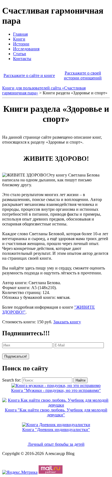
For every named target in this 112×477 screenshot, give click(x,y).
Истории (21, 44)
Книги (19, 39)
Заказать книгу (67, 322)
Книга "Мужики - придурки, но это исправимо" (56, 390)
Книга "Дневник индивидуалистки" (56, 429)
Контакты (22, 58)
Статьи (19, 53)
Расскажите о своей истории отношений (83, 75)
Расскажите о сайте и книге (29, 75)
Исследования (26, 49)
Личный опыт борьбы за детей (56, 444)
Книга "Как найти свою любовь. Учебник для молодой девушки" (56, 412)
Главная (20, 34)
